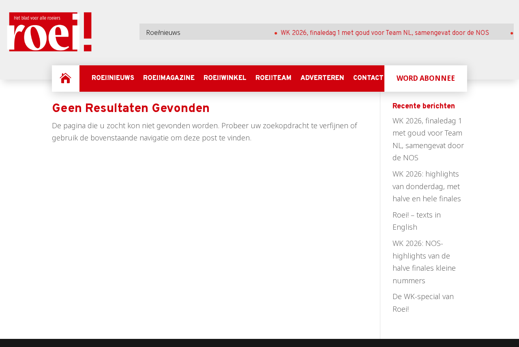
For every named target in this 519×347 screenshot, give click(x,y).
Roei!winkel (225, 78)
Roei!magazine (169, 78)
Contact (368, 78)
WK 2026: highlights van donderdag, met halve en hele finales (426, 186)
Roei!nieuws (113, 78)
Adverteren (322, 78)
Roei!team (273, 78)
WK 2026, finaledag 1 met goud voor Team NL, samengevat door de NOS (381, 33)
